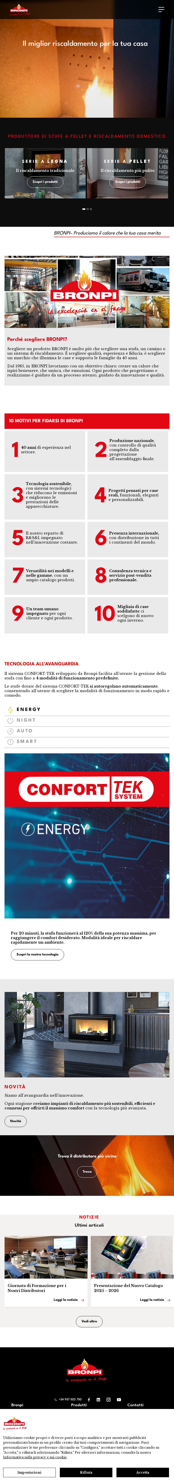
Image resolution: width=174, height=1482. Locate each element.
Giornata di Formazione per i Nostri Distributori (37, 1288)
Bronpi (17, 1405)
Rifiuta (86, 1472)
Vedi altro (89, 1321)
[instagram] (108, 1399)
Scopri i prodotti (45, 182)
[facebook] (89, 1399)
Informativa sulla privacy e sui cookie (35, 1457)
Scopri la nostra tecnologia (37, 954)
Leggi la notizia (66, 1300)
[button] (83, 209)
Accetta (142, 1472)
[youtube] (119, 1399)
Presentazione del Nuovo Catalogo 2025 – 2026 (128, 1288)
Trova (87, 1172)
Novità (15, 1121)
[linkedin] (98, 1399)
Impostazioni (29, 1472)
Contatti (135, 1405)
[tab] (87, 710)
